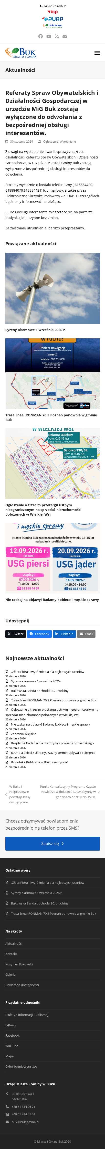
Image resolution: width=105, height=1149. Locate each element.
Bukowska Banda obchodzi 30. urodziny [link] (40, 690)
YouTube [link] (11, 1046)
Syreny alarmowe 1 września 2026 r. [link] (35, 329)
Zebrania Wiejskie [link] (23, 734)
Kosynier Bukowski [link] (19, 964)
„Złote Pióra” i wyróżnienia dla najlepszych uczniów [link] (47, 671)
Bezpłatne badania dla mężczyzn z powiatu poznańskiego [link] (52, 743)
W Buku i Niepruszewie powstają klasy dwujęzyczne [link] (18, 794)
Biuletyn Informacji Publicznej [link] (26, 1014)
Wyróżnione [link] (68, 141)
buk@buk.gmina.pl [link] (25, 1122)
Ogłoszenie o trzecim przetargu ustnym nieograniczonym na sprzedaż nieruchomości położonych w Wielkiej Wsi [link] (43, 510)
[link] (52, 13)
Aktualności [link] (13, 943)
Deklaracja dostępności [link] (22, 985)
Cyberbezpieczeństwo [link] (21, 1066)
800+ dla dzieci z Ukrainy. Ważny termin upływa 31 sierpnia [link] (53, 752)
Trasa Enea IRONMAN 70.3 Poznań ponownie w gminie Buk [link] (53, 700)
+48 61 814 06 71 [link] (55, 6)
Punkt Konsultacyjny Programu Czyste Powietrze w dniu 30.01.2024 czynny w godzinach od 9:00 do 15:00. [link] (68, 792)
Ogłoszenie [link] (50, 141)
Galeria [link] (10, 974)
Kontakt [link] (11, 954)
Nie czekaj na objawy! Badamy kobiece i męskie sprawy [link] (52, 599)
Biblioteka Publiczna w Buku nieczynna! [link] (39, 762)
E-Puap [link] (10, 1025)
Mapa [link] (9, 1056)
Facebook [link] (12, 1035)
